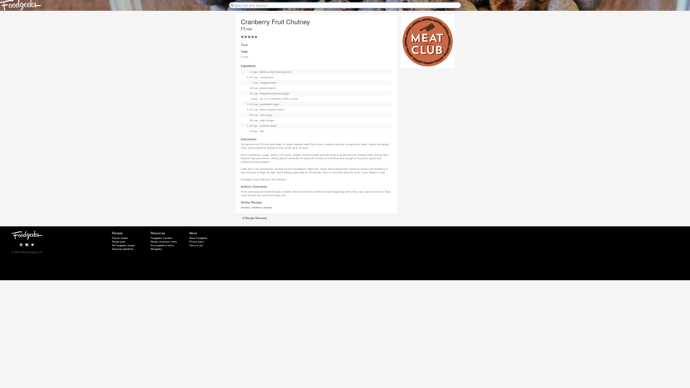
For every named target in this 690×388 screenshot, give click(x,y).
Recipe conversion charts (164, 241)
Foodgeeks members (161, 238)
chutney (245, 207)
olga (249, 28)
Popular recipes (120, 238)
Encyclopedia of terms (162, 245)
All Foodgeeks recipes (123, 245)
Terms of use (196, 245)
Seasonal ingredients (123, 249)
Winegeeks (156, 249)
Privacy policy (196, 241)
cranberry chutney (261, 207)
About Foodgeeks (198, 238)
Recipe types (119, 241)
